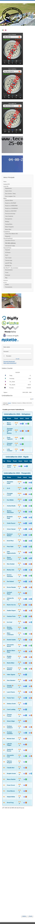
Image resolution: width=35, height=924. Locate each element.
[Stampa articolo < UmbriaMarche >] (31, 399)
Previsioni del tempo (10, 213)
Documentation (9, 270)
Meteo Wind (8, 229)
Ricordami (8, 356)
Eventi (9, 403)
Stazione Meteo (9, 200)
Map (6, 277)
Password (5, 351)
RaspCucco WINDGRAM (11, 205)
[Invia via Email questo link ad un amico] (32, 399)
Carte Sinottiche (9, 216)
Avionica (5, 280)
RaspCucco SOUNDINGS (11, 208)
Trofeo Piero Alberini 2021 (11, 233)
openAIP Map (8, 263)
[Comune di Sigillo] (10, 336)
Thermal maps (8, 260)
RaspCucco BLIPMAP (10, 203)
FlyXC (6, 255)
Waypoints (7, 236)
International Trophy (10, 245)
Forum (6, 272)
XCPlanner (7, 252)
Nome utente (6, 347)
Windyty (7, 221)
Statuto (7, 284)
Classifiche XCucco (10, 240)
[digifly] (10, 319)
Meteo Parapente (9, 226)
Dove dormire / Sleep (10, 193)
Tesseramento (8, 287)
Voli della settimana (10, 243)
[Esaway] (10, 325)
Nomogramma (8, 219)
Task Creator (8, 257)
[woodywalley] (10, 332)
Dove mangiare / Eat (10, 196)
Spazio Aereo (8, 191)
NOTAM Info (8, 265)
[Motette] (10, 341)
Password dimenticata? (9, 361)
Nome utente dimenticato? (9, 363)
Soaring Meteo (8, 224)
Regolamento (8, 188)
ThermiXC (7, 250)
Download (7, 275)
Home (4, 181)
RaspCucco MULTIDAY (11, 211)
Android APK (6, 184)
